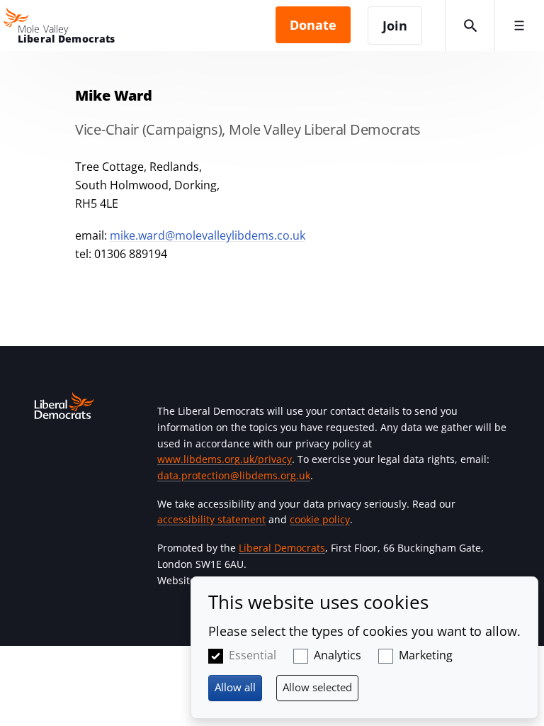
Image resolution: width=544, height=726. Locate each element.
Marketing (426, 655)
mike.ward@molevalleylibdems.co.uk (207, 235)
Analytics (337, 655)
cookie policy (320, 519)
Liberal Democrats (282, 547)
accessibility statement (211, 519)
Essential (252, 655)
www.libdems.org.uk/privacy (224, 459)
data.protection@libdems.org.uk (233, 475)
